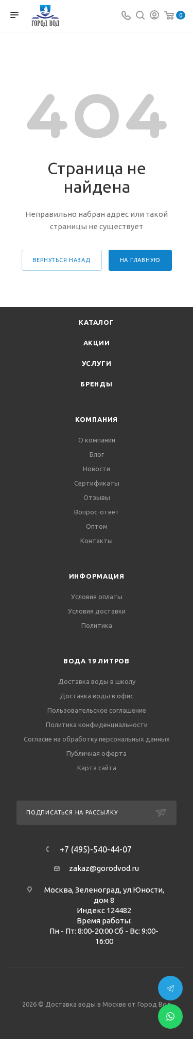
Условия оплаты (96, 596)
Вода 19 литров (96, 660)
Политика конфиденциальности (97, 724)
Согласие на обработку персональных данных (97, 739)
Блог (97, 454)
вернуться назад (62, 260)
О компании (96, 439)
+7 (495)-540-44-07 (96, 849)
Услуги (97, 363)
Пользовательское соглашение (96, 710)
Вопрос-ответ (96, 511)
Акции (96, 342)
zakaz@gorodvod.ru (104, 868)
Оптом (97, 526)
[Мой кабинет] (154, 16)
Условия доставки (97, 611)
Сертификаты (96, 483)
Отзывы (96, 497)
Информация (97, 576)
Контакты (96, 540)
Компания (96, 419)
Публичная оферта (96, 753)
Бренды (96, 383)
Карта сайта (96, 767)
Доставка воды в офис (96, 695)
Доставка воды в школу (96, 681)
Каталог (96, 322)
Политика (96, 625)
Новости (96, 468)
